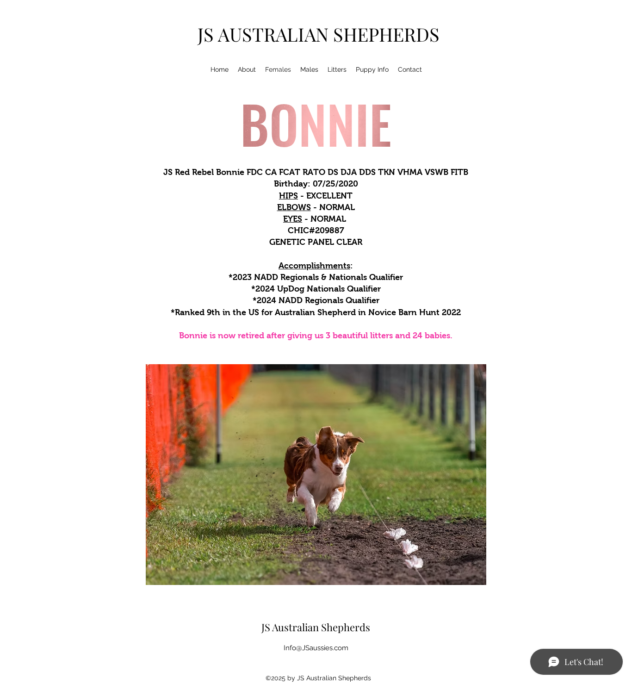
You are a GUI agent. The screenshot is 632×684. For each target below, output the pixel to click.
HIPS (288, 195)
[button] (316, 474)
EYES (292, 219)
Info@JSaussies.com (316, 648)
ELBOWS (294, 207)
